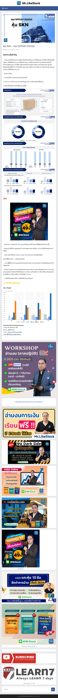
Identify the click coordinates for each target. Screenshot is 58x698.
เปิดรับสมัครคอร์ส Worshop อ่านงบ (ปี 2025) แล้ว (29, 402)
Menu (6, 8)
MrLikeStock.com (27, 696)
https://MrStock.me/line (15, 332)
